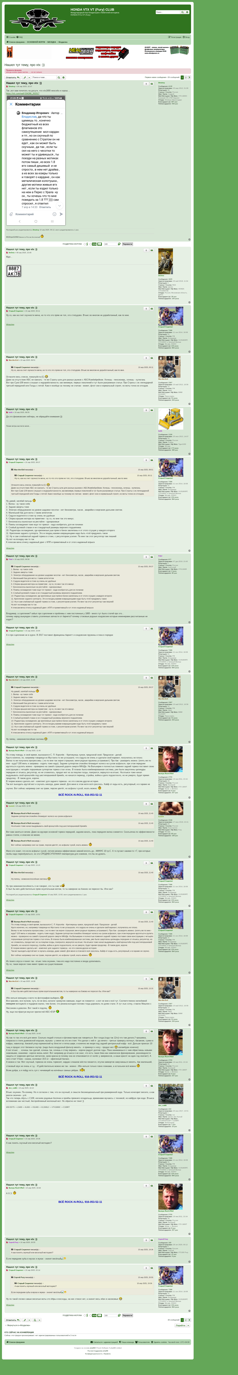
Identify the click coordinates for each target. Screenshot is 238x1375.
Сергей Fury (163, 1239)
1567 (170, 382)
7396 (170, 330)
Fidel (160, 556)
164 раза (175, 298)
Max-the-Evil (163, 379)
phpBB (92, 1348)
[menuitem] (19, 37)
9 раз (174, 1256)
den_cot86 (162, 1105)
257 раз (175, 792)
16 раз (174, 1126)
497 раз (174, 102)
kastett (161, 816)
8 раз (173, 791)
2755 (170, 777)
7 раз (173, 1124)
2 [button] (185, 77)
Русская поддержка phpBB (98, 1351)
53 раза (174, 398)
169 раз (175, 835)
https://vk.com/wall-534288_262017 (22, 93)
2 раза (173, 571)
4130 (170, 86)
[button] (189, 77)
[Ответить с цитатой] (152, 84)
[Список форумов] (38, 19)
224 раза (174, 346)
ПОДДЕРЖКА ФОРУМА (72, 244)
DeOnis (161, 275)
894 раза (175, 348)
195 (169, 1243)
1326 (170, 434)
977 (169, 559)
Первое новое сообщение (155, 77)
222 (169, 1109)
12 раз (173, 1254)
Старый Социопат (165, 327)
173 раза (174, 448)
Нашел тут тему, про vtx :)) (25, 65)
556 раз (175, 104)
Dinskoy (161, 83)
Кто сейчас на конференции (19, 1332)
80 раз (174, 573)
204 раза (175, 400)
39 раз (173, 296)
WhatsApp (10, 324)
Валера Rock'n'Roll (166, 773)
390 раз (175, 450)
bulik (160, 431)
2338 (170, 820)
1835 (170, 279)
